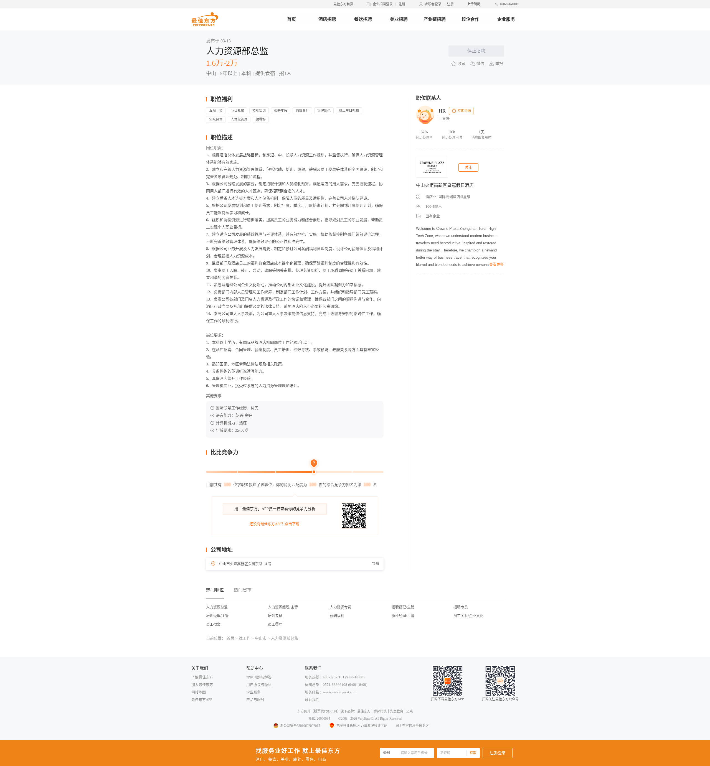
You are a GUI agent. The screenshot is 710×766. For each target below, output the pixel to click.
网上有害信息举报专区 (412, 726)
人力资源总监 (217, 607)
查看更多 (496, 264)
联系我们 (312, 700)
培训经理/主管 (217, 616)
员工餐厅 (275, 624)
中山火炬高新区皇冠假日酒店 (445, 185)
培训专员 (275, 616)
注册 (402, 4)
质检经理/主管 (403, 616)
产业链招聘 (435, 19)
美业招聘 (399, 19)
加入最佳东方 (202, 685)
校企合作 (470, 19)
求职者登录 (433, 4)
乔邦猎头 (380, 711)
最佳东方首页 (343, 4)
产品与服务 (255, 700)
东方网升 (304, 711)
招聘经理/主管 (403, 607)
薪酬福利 (337, 616)
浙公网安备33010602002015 (300, 726)
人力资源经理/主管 (283, 607)
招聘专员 (460, 607)
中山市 (261, 638)
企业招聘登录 (383, 4)
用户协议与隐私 (259, 685)
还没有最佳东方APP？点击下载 (274, 524)
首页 (291, 19)
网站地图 (198, 692)
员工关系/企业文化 (468, 616)
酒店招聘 (327, 19)
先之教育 (396, 711)
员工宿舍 (213, 624)
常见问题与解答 (259, 677)
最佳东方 (364, 711)
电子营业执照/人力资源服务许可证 (361, 726)
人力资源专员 (340, 607)
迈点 (409, 711)
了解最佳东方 (202, 677)
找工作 (244, 638)
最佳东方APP (201, 700)
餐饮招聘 (363, 19)
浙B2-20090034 (319, 719)
